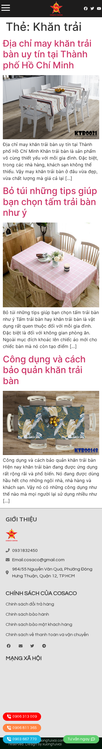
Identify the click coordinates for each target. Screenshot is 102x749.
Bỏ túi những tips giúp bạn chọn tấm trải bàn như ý (50, 201)
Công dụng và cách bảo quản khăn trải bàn (44, 370)
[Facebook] (86, 9)
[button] (9, 646)
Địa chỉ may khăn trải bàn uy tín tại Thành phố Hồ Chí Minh (47, 54)
